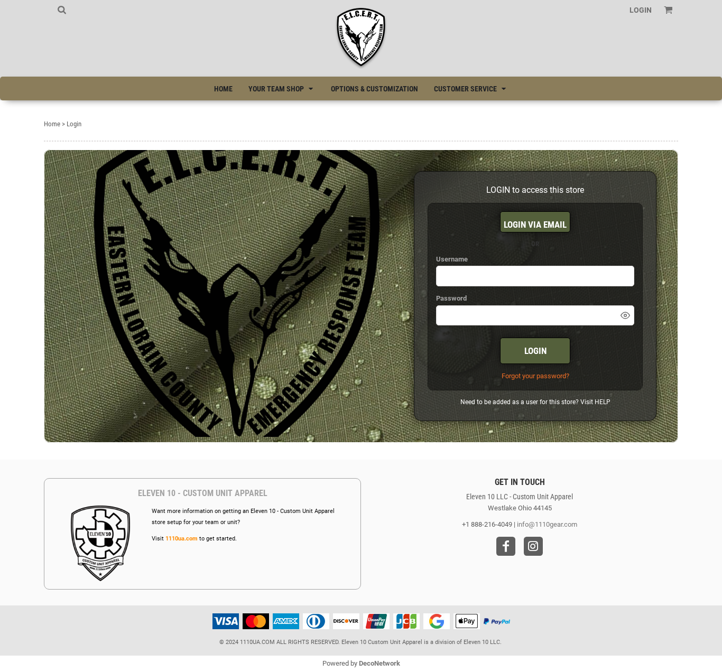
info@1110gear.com (547, 524)
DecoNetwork (379, 663)
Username (452, 259)
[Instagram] (533, 546)
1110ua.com (181, 538)
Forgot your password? (535, 376)
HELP (602, 402)
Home (52, 124)
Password (451, 298)
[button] (61, 9)
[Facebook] (505, 546)
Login (641, 10)
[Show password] (625, 315)
